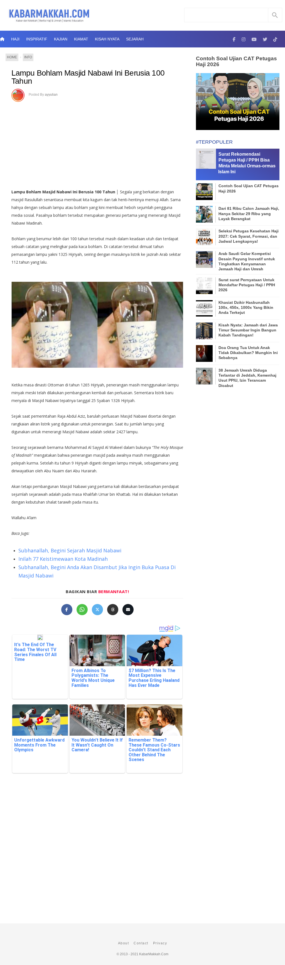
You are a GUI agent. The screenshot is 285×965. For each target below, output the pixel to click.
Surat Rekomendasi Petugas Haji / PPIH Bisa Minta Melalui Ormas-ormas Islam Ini (247, 163)
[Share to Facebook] (66, 609)
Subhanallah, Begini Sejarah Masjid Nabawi (69, 550)
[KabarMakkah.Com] (234, 39)
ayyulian (51, 95)
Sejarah (135, 39)
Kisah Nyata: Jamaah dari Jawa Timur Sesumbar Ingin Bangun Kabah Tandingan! (248, 330)
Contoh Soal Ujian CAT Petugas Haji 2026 (236, 61)
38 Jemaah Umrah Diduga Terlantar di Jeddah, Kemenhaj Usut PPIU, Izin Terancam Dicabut (247, 378)
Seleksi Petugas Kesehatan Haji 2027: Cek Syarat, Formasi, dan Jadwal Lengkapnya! (248, 236)
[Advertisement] (97, 143)
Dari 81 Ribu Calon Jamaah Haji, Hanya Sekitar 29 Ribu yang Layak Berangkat (248, 213)
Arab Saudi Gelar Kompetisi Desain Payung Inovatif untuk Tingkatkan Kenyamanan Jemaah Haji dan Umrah (246, 261)
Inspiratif (36, 39)
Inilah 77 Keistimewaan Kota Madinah (63, 558)
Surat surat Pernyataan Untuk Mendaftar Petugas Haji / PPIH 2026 (246, 285)
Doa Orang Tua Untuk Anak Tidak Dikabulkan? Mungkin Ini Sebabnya (248, 352)
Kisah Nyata (107, 39)
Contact (141, 943)
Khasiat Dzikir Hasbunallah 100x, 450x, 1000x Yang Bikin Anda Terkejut (245, 307)
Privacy (160, 943)
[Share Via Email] (128, 609)
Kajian (60, 39)
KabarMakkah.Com (153, 954)
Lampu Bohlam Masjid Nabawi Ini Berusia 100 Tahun (88, 77)
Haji (15, 39)
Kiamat (81, 39)
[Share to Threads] (112, 609)
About (123, 943)
